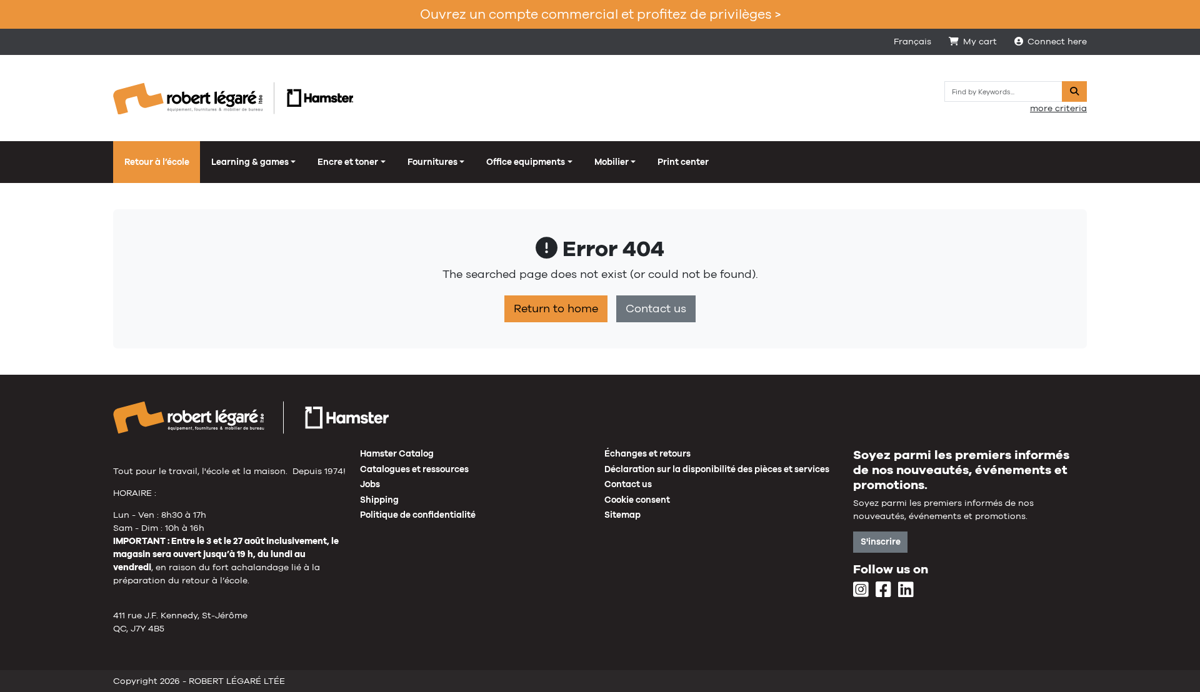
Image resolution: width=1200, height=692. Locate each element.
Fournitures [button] (433, 162)
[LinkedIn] (906, 590)
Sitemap (622, 515)
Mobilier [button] (611, 162)
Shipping (379, 500)
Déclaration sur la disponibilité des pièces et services (716, 469)
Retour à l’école (156, 162)
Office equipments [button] (525, 162)
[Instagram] (861, 590)
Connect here (1057, 41)
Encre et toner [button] (348, 162)
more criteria (1058, 108)
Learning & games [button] (250, 162)
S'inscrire (881, 541)
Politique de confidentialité (418, 515)
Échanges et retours (647, 453)
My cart (980, 41)
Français (912, 41)
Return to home (556, 308)
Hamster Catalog (397, 453)
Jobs (370, 484)
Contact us (656, 308)
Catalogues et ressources (414, 469)
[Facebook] (883, 590)
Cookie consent (637, 500)
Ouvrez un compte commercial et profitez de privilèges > (600, 14)
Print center (683, 162)
